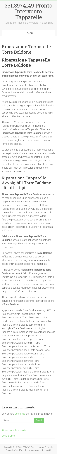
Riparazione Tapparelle (14, 430)
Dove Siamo (8, 435)
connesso (20, 413)
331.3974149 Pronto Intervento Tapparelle (28, 11)
